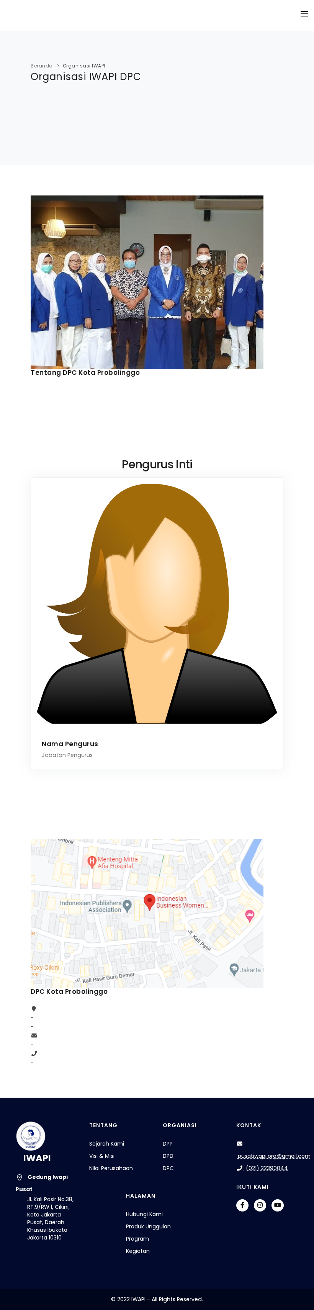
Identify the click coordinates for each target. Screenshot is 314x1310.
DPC (168, 1168)
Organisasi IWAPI (84, 65)
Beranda (42, 65)
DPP (168, 1143)
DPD (168, 1156)
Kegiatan (138, 1251)
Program (137, 1239)
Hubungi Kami (144, 1214)
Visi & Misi (101, 1156)
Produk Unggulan (148, 1226)
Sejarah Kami (106, 1143)
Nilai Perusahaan (111, 1168)
